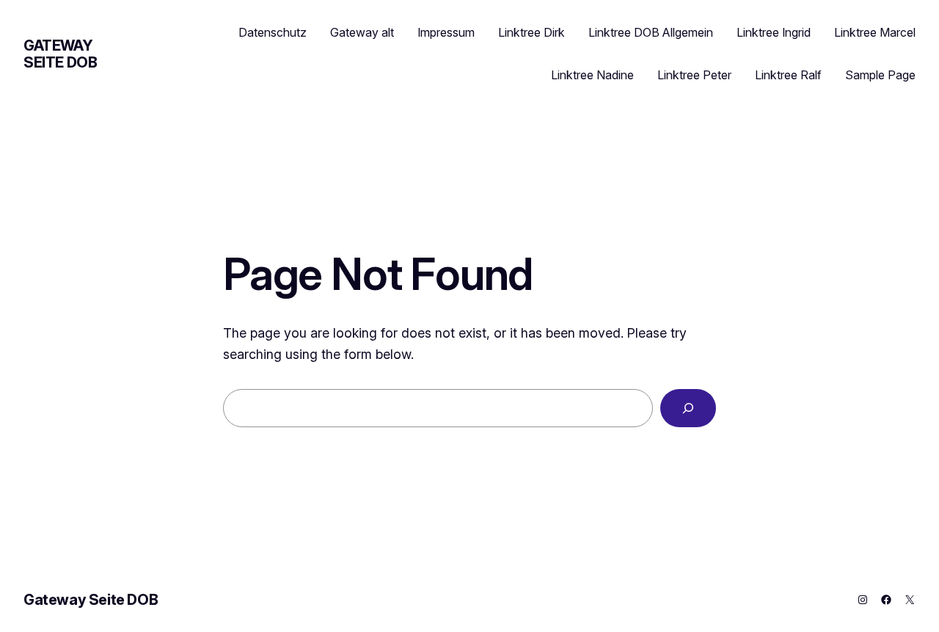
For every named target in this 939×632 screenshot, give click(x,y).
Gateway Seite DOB (60, 54)
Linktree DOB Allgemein (650, 32)
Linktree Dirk (531, 32)
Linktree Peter (694, 75)
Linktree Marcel (875, 32)
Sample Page (880, 75)
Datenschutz (272, 32)
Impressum (446, 32)
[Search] (688, 408)
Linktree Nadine (592, 75)
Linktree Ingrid (774, 32)
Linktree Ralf (788, 75)
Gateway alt (362, 32)
